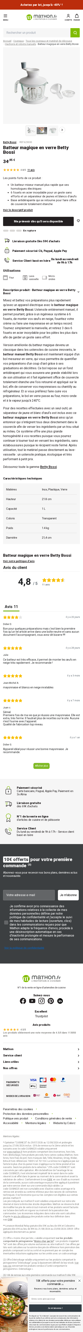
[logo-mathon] (41, 17)
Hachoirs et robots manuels (20, 44)
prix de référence (51, 1247)
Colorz (71, 1123)
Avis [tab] (11, 606)
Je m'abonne (68, 895)
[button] (77, 17)
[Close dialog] (79, 1280)
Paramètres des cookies (18, 1109)
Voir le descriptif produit (18, 210)
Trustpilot (41, 1016)
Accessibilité (10, 1123)
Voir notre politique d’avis (19, 561)
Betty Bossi (9, 142)
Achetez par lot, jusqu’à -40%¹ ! (41, 5)
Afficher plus (41, 765)
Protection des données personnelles (26, 1114)
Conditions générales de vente (53, 1118)
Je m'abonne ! (55, 1308)
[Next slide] (62, 130)
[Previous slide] (21, 130)
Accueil (7, 41)
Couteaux (18, 41)
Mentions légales (35, 1123)
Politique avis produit (15, 1118)
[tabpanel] (41, 694)
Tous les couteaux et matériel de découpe (49, 41)
